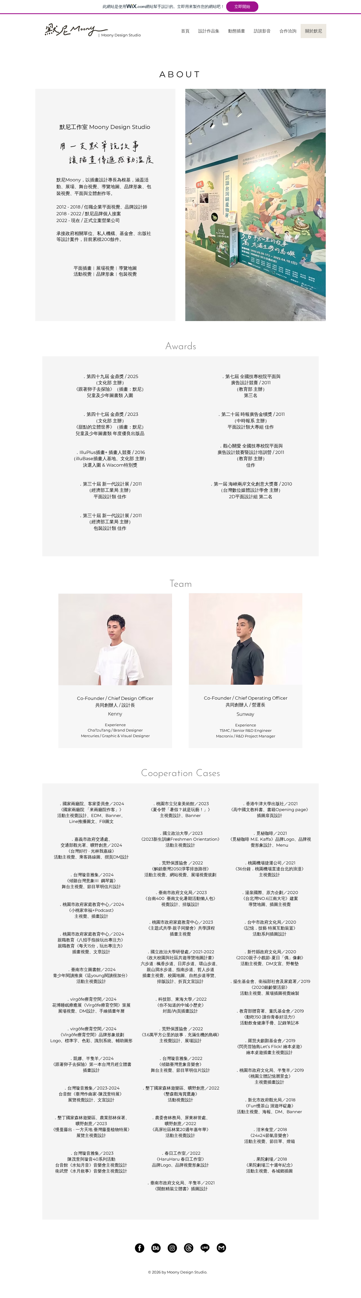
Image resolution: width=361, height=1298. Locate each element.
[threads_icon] (188, 1247)
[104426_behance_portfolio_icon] (156, 1247)
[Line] (205, 1247)
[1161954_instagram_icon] (172, 1247)
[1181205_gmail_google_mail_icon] (221, 1247)
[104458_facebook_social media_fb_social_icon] (139, 1247)
